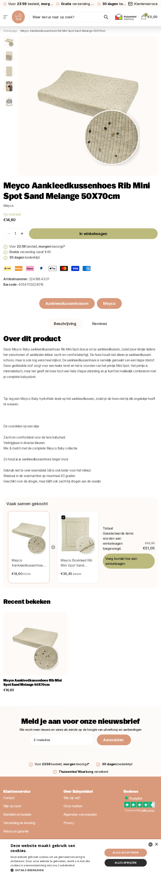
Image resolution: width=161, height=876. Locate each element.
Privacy (69, 823)
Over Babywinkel (78, 792)
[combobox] (150, 844)
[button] (22, 233)
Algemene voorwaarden (80, 815)
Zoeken (106, 17)
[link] (29, 534)
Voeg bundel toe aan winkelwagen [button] (121, 561)
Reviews (130, 792)
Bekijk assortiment (5, 17)
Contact (8, 798)
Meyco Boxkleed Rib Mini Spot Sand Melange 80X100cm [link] (76, 563)
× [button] (156, 844)
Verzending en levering (19, 823)
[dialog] (80, 857)
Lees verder (83, 865)
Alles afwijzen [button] (126, 862)
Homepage (10, 30)
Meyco (8, 206)
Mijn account (12, 806)
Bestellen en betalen (17, 815)
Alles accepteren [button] (126, 852)
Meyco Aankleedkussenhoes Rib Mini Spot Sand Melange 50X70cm (32, 683)
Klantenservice (16, 792)
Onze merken (73, 806)
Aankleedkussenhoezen (66, 303)
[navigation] (9, 41)
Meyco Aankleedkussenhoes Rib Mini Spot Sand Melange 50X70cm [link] (28, 563)
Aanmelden (114, 740)
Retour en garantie (16, 831)
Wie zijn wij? (72, 798)
